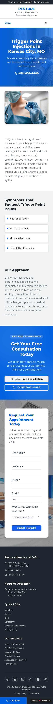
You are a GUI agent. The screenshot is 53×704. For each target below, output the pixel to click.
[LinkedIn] (22, 679)
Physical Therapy (12, 656)
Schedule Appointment (15, 625)
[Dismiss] (49, 700)
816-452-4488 (14, 570)
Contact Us (10, 621)
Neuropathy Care (12, 652)
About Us (9, 610)
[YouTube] (46, 679)
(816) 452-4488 (42, 2)
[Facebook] (7, 679)
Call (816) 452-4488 (28, 387)
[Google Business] (38, 679)
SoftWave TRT (11, 663)
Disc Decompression (14, 648)
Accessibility (33, 693)
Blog (7, 618)
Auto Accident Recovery (15, 660)
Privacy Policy (11, 629)
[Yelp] (30, 679)
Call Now (15, 700)
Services (8, 614)
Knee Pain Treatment (14, 644)
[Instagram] (15, 679)
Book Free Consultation (29, 379)
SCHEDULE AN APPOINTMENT (20, 2)
